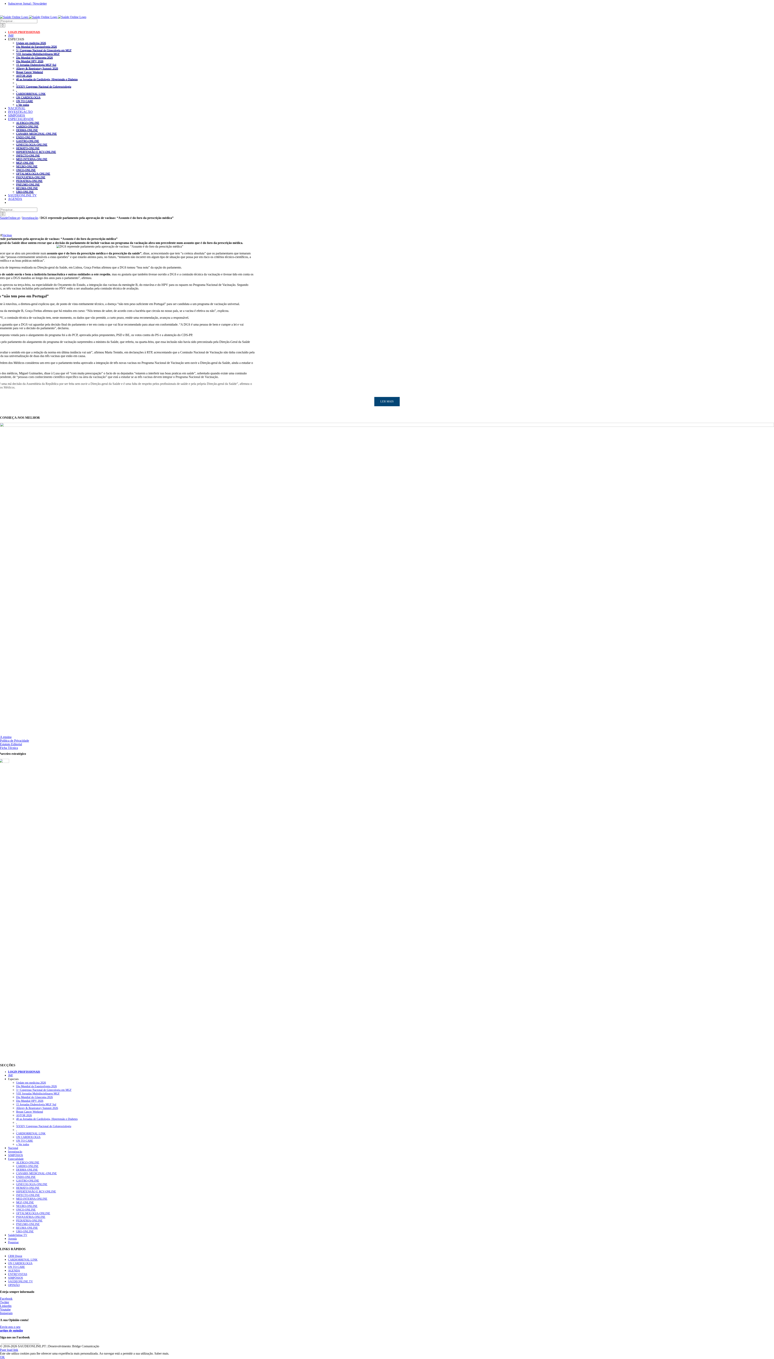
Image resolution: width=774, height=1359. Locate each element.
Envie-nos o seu (11, 1328)
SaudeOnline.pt (10, 218)
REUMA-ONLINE (27, 188)
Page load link (9, 1350)
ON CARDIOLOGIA (28, 97)
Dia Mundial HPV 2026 (29, 61)
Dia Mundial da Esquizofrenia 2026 (36, 46)
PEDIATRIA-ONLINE (29, 180)
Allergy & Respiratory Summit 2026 (37, 68)
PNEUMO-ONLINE (28, 184)
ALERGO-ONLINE (27, 122)
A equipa (5, 737)
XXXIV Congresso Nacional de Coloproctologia (43, 86)
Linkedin (5, 1306)
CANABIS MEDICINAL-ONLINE (36, 133)
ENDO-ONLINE (26, 137)
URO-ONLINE (25, 191)
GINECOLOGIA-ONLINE (31, 144)
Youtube (5, 1309)
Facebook (6, 1298)
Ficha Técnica (9, 748)
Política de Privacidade (14, 740)
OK (2, 1357)
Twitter (4, 1302)
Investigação (30, 218)
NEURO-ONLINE (26, 166)
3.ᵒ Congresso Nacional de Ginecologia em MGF (44, 50)
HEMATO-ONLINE (28, 148)
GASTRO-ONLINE (27, 141)
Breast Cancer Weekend (29, 72)
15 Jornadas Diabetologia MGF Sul (36, 64)
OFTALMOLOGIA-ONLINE (33, 173)
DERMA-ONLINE (27, 130)
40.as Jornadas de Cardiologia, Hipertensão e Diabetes (47, 79)
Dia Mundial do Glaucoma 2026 (34, 57)
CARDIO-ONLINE (27, 126)
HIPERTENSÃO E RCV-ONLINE (36, 151)
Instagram (6, 1313)
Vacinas (7, 235)
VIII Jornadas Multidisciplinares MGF (38, 53)
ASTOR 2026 (24, 75)
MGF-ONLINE (25, 162)
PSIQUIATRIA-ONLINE (30, 177)
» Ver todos (22, 104)
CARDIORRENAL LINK (31, 93)
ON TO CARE (24, 101)
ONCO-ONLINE (26, 170)
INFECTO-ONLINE (28, 155)
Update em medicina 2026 (31, 43)
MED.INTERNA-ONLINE (31, 159)
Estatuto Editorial (11, 744)
